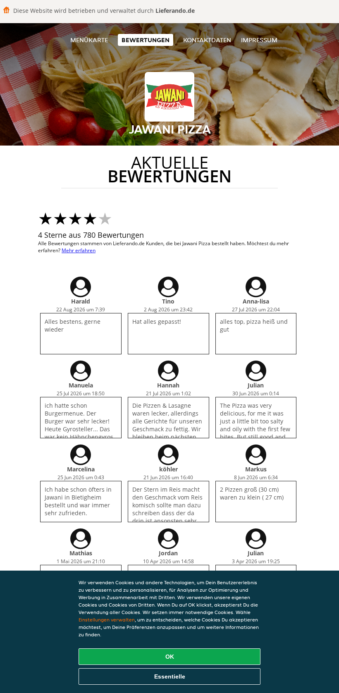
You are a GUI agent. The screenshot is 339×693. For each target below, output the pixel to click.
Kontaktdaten (207, 40)
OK (169, 656)
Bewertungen (146, 40)
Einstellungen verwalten (107, 620)
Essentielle (169, 676)
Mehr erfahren (78, 250)
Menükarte (89, 40)
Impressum (259, 40)
